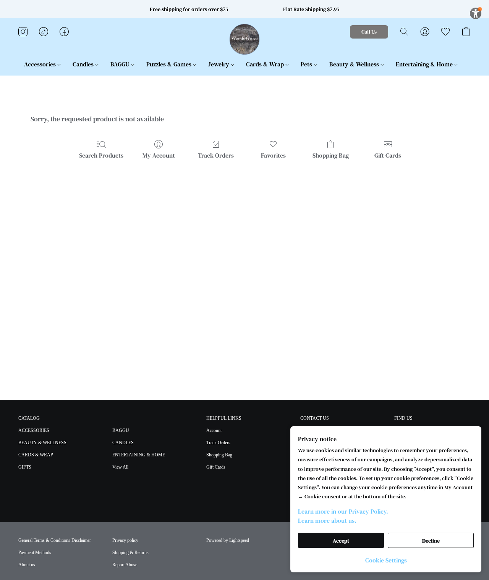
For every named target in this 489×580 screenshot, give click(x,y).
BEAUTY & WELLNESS (42, 442)
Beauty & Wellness (355, 64)
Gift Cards (387, 155)
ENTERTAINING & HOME (138, 455)
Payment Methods (34, 552)
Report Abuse (124, 564)
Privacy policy (125, 540)
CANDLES (123, 442)
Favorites (273, 155)
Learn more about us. (327, 520)
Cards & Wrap (265, 64)
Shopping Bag (331, 155)
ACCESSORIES (33, 430)
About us (26, 564)
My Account (158, 155)
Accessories (40, 64)
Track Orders (216, 155)
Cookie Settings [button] (386, 560)
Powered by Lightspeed (227, 540)
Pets (307, 64)
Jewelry (219, 64)
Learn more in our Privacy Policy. (343, 511)
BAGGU (120, 64)
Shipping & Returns (130, 552)
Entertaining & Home (425, 64)
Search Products (101, 155)
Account (214, 430)
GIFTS (24, 467)
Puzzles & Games (169, 64)
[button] (245, 39)
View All (120, 467)
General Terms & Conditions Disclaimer (54, 540)
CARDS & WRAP (35, 455)
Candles (84, 64)
